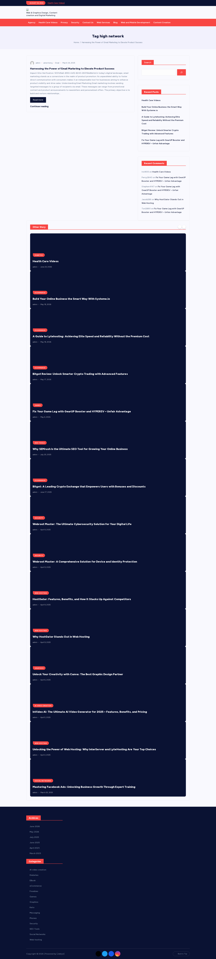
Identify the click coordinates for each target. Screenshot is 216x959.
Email (57, 63)
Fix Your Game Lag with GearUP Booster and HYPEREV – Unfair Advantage (161, 190)
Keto (32, 907)
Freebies (34, 891)
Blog (115, 22)
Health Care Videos (56, 3)
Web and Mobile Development (135, 22)
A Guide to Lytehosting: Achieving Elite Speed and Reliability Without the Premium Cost (162, 120)
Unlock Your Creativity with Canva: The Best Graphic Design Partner (78, 674)
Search (147, 62)
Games (38, 405)
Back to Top (182, 954)
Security (75, 22)
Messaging (35, 913)
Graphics (39, 668)
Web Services (103, 22)
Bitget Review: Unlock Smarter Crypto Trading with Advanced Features (80, 374)
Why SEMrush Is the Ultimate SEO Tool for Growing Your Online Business (80, 449)
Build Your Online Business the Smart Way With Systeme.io (71, 298)
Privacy (64, 22)
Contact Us (88, 22)
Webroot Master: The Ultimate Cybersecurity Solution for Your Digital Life (82, 524)
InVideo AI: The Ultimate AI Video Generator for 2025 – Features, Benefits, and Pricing (90, 711)
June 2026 (35, 826)
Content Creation (162, 22)
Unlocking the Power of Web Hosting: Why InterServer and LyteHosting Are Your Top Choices (94, 749)
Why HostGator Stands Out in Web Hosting (61, 636)
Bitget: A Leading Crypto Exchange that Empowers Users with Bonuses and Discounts (89, 486)
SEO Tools (40, 443)
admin (38, 63)
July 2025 (34, 837)
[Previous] (180, 227)
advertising (47, 63)
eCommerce (40, 293)
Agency (31, 22)
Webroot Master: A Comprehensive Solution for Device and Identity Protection (85, 561)
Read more (38, 100)
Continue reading (39, 106)
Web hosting (41, 593)
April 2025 (35, 848)
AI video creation (43, 706)
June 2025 (35, 842)
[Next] (184, 227)
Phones (33, 918)
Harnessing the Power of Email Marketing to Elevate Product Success (112, 42)
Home (76, 42)
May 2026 (34, 832)
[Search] (181, 72)
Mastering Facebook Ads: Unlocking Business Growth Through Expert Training (84, 787)
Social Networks (43, 781)
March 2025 (35, 853)
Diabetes (39, 255)
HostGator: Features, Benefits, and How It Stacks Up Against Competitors (82, 599)
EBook (33, 880)
